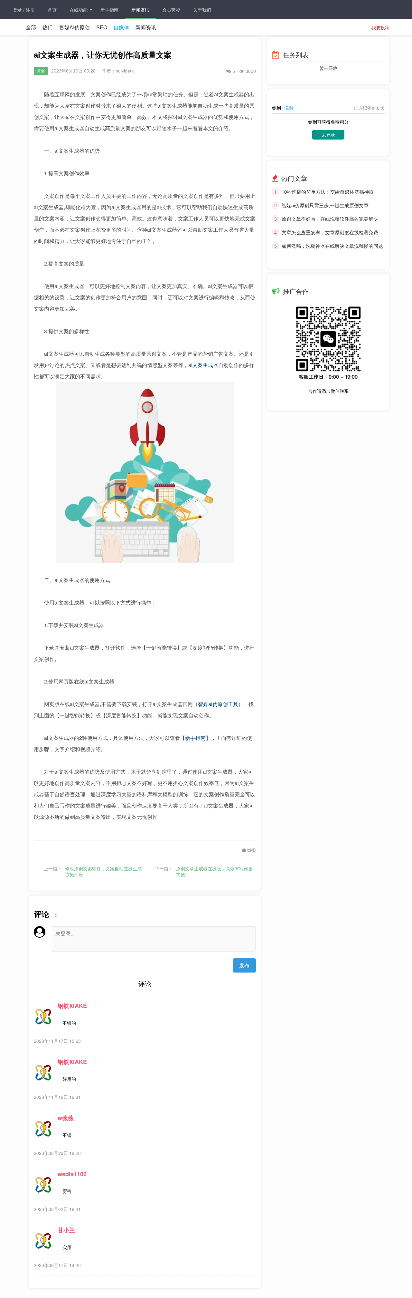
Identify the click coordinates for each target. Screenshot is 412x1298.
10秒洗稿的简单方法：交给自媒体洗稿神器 (328, 191)
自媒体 (121, 27)
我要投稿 (380, 27)
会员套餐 (171, 9)
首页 (52, 9)
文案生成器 (205, 365)
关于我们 (202, 9)
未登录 (328, 134)
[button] (244, 850)
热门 (47, 27)
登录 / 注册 (24, 9)
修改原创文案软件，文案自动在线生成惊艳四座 (103, 871)
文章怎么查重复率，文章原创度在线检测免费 (330, 232)
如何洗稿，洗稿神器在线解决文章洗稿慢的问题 (332, 245)
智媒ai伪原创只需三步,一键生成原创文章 (325, 205)
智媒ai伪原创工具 (218, 704)
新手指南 (109, 9)
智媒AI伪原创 (74, 27)
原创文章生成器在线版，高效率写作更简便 (214, 871)
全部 (31, 27)
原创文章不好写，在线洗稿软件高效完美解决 (330, 218)
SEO (101, 27)
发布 (244, 965)
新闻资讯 (140, 9)
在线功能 (79, 9)
